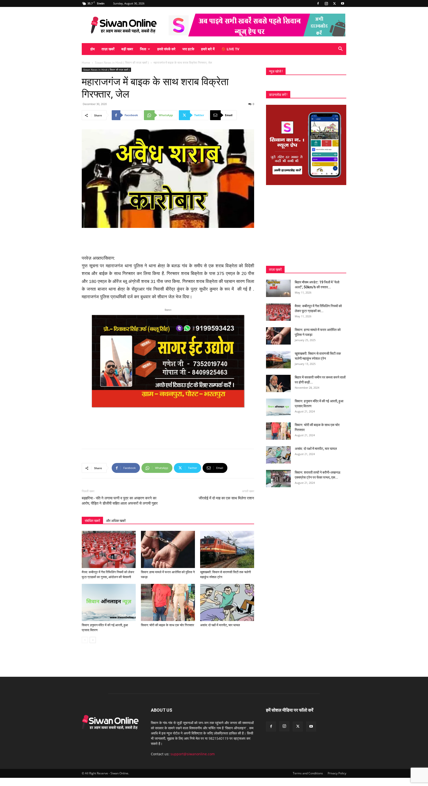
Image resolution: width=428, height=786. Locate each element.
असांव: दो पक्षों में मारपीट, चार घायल (220, 625)
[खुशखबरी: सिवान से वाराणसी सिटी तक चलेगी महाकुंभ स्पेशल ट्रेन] (227, 549)
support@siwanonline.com (192, 754)
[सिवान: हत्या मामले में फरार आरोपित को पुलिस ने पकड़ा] (168, 549)
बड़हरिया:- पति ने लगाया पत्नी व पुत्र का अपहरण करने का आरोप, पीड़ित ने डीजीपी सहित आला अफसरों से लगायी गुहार (120, 501)
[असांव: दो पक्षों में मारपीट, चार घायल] (227, 602)
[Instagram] (326, 3)
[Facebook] (318, 3)
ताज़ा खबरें (108, 49)
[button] (340, 49)
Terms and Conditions (308, 773)
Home (86, 62)
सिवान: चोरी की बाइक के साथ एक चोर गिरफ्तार (167, 625)
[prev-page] (85, 640)
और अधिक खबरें (116, 521)
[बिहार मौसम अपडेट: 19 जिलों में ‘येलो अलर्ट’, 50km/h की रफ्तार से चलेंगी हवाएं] (278, 288)
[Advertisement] (168, 241)
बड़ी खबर (127, 49)
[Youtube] (342, 3)
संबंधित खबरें (92, 521)
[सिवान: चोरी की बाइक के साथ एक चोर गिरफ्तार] (168, 602)
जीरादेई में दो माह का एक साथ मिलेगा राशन (226, 498)
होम (92, 49)
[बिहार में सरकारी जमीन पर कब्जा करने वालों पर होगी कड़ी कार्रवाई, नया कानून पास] (278, 383)
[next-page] (93, 640)
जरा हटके (188, 49)
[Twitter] (334, 3)
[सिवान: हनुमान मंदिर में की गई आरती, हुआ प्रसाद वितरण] (109, 602)
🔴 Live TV (230, 49)
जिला (143, 49)
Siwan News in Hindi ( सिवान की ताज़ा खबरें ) (122, 62)
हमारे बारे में (207, 49)
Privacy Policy (337, 773)
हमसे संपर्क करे (166, 49)
